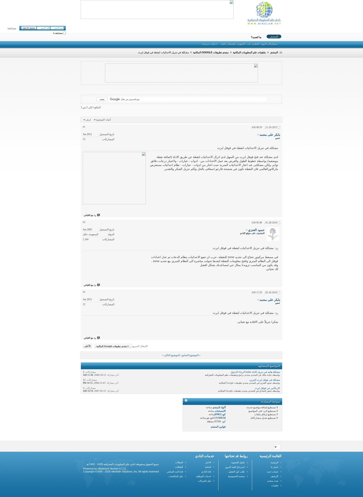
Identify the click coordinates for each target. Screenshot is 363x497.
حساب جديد (272, 471)
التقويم (241, 43)
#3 (84, 292)
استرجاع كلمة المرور (235, 467)
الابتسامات (220, 411)
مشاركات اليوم (269, 43)
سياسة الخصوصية (236, 476)
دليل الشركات (204, 481)
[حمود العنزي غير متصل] (273, 234)
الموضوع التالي (172, 355)
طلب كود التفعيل (237, 471)
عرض (88, 119)
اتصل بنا (274, 467)
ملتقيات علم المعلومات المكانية (249, 52)
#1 (84, 126)
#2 (84, 222)
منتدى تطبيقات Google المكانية (211, 52)
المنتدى (274, 36)
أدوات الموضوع (103, 119)
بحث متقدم (272, 481)
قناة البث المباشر (175, 471)
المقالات (179, 462)
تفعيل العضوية (238, 462)
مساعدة (12, 28)
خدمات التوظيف (203, 476)
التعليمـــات (253, 43)
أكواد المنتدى (219, 407)
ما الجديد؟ (256, 37)
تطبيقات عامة (228, 43)
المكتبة (208, 467)
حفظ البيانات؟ (58, 33)
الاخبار (208, 462)
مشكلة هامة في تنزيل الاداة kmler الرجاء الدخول (255, 371)
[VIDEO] (221, 417)
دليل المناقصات (176, 476)
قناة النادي (206, 471)
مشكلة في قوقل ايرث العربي (264, 379)
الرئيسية (274, 462)
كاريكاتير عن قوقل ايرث (267, 388)
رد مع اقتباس (90, 215)
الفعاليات (179, 467)
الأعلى (87, 346)
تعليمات (274, 485)
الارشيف (274, 476)
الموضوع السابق (190, 355)
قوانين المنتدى (218, 426)
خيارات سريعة (209, 43)
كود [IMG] (220, 414)
